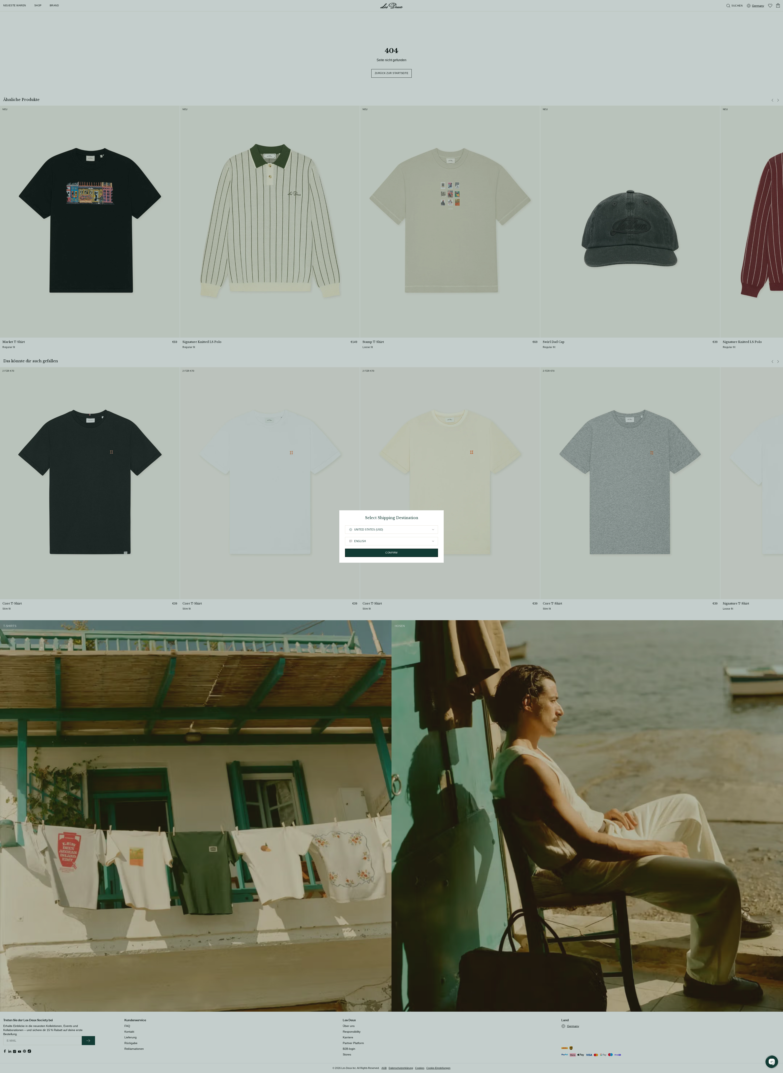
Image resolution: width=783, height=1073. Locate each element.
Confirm (391, 552)
